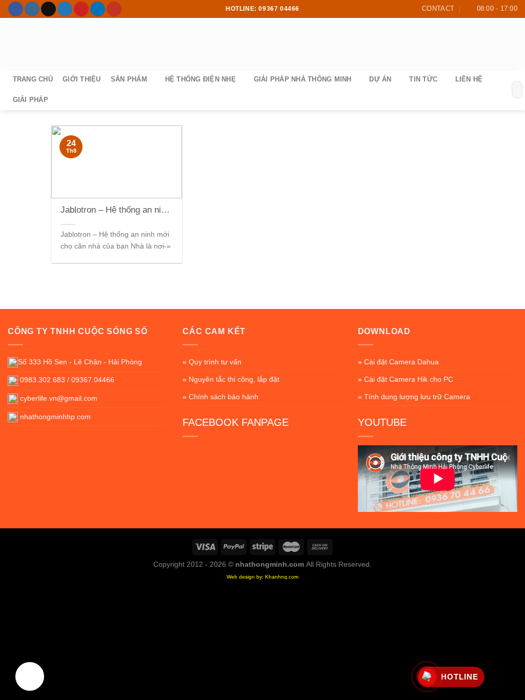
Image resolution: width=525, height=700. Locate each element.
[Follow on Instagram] (32, 9)
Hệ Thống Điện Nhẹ (200, 79)
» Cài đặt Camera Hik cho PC (405, 379)
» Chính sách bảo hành (220, 397)
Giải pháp (30, 100)
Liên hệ (469, 79)
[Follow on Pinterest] (81, 9)
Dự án (380, 79)
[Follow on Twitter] (64, 9)
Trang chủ (33, 79)
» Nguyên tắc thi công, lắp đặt (231, 379)
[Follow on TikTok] (48, 9)
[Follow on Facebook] (15, 9)
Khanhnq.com (281, 577)
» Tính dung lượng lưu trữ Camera (414, 397)
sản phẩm (129, 79)
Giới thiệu (82, 79)
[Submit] (512, 89)
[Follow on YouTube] (114, 9)
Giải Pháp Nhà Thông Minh (303, 79)
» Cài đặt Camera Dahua (398, 362)
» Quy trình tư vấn (212, 362)
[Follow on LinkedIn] (97, 9)
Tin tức (423, 79)
